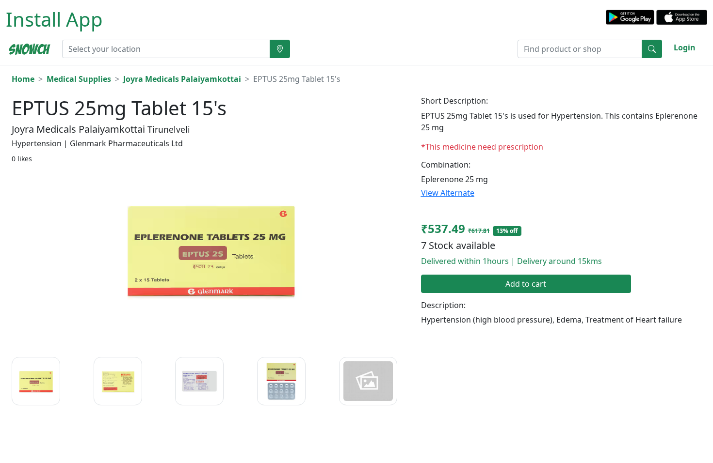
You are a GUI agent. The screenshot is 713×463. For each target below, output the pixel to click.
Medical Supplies (79, 79)
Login (685, 47)
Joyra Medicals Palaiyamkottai (182, 79)
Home (23, 79)
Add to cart (525, 283)
